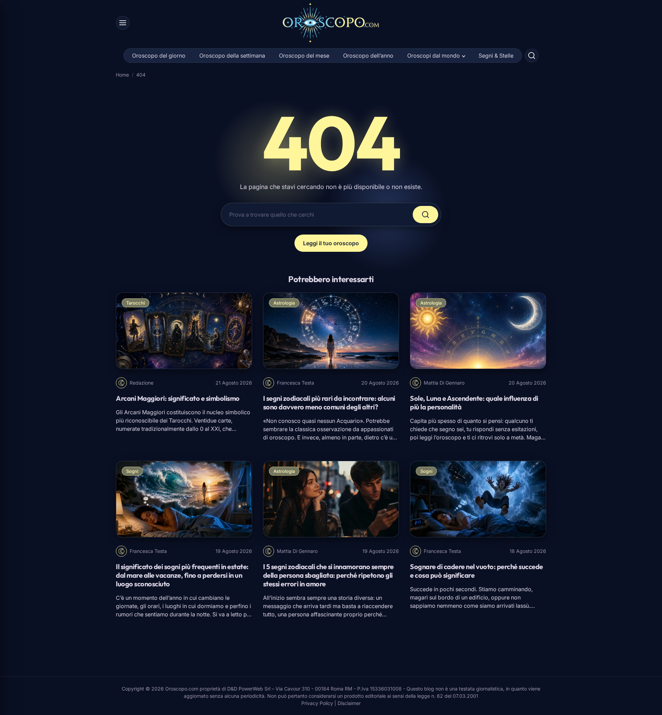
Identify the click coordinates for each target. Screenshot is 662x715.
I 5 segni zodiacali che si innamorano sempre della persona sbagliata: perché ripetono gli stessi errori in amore (328, 575)
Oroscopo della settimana (232, 55)
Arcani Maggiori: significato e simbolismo (178, 398)
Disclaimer (349, 703)
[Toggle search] (532, 55)
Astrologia (284, 303)
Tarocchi (135, 303)
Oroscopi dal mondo (433, 55)
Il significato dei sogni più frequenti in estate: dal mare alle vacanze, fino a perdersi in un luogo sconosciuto (182, 575)
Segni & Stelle (496, 55)
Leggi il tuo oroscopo (331, 243)
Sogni (132, 471)
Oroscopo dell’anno (368, 55)
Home (122, 75)
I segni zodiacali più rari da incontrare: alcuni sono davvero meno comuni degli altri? (329, 402)
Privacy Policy (317, 703)
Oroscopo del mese (304, 55)
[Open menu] (123, 23)
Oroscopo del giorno (158, 55)
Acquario (348, 420)
